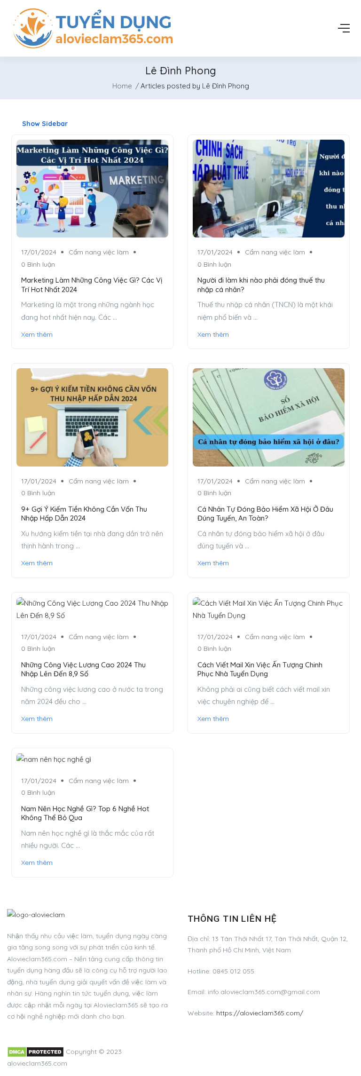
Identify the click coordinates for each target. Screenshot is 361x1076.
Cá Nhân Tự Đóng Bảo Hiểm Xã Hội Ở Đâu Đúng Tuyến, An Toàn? (265, 514)
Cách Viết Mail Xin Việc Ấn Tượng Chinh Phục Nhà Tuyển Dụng (259, 669)
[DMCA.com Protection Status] (35, 1051)
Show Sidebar (44, 123)
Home (122, 85)
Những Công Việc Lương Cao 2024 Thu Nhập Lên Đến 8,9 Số (83, 669)
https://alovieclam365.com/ (259, 1013)
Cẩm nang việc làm (99, 252)
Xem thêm (37, 334)
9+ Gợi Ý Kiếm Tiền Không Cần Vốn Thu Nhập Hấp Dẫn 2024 (84, 514)
